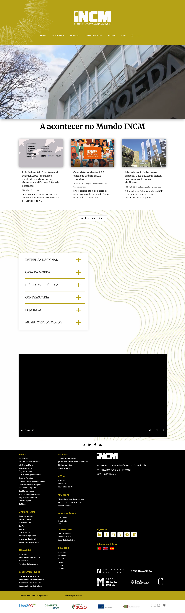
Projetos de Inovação (28, 564)
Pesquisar (138, 35)
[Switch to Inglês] (105, 548)
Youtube (61, 569)
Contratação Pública (73, 596)
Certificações (25, 500)
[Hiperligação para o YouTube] (127, 537)
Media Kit (62, 483)
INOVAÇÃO (74, 35)
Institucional (142, 187)
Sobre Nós (23, 458)
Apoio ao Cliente (65, 537)
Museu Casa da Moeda (29, 542)
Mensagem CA (25, 468)
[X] (84, 445)
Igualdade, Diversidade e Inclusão (73, 461)
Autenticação (25, 522)
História (22, 504)
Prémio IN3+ (24, 561)
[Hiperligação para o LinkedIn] (99, 537)
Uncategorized (79, 187)
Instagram (62, 555)
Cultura (37, 190)
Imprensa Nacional (27, 539)
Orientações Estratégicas (30, 484)
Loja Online (62, 517)
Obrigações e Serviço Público (32, 481)
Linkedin (61, 559)
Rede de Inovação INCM (29, 557)
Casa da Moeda (26, 516)
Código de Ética (65, 465)
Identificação (25, 519)
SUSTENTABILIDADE (93, 35)
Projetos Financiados (28, 497)
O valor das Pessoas (67, 458)
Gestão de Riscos (26, 491)
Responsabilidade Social (96, 184)
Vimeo (60, 565)
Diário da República (27, 535)
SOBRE (43, 35)
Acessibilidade (64, 505)
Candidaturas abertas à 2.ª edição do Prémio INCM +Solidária (88, 176)
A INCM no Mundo (27, 465)
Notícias (61, 480)
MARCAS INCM (58, 35)
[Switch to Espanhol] (112, 548)
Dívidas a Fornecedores (29, 494)
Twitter (61, 562)
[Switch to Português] (98, 548)
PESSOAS (111, 35)
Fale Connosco (64, 533)
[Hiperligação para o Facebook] (106, 537)
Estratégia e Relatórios (29, 576)
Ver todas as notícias (92, 218)
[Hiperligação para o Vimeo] (134, 537)
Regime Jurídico (26, 478)
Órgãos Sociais (25, 471)
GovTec (22, 526)
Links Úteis (62, 521)
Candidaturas (64, 468)
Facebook (62, 552)
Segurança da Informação (69, 502)
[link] (95, 445)
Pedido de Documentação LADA (34, 596)
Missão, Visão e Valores (29, 461)
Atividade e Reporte (27, 488)
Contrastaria (24, 532)
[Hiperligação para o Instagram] (113, 537)
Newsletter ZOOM (66, 487)
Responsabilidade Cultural (31, 586)
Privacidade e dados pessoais (71, 499)
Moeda (22, 529)
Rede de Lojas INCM (66, 540)
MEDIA (123, 35)
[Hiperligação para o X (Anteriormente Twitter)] (120, 537)
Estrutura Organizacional (30, 474)
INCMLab (23, 554)
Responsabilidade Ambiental (31, 579)
